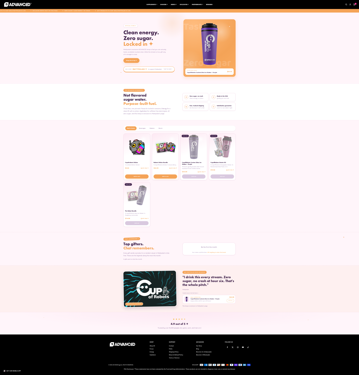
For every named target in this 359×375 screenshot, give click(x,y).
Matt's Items (131, 128)
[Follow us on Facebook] (227, 347)
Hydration (153, 355)
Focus (152, 349)
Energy (152, 352)
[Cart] (354, 4)
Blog (197, 349)
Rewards (209, 4)
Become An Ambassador (204, 352)
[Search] (346, 4)
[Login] (350, 4)
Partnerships (197, 4)
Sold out (193, 176)
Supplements (151, 4)
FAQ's (170, 349)
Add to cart (137, 176)
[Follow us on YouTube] (242, 347)
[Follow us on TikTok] (248, 347)
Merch (173, 4)
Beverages (142, 128)
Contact (171, 346)
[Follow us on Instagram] (237, 347)
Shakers (163, 4)
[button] (12, 371)
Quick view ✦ (145, 168)
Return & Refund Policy (176, 355)
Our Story (199, 346)
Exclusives (184, 4)
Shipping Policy (173, 352)
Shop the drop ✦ (131, 60)
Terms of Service (174, 358)
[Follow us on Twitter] (232, 347)
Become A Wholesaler (203, 355)
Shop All (152, 346)
